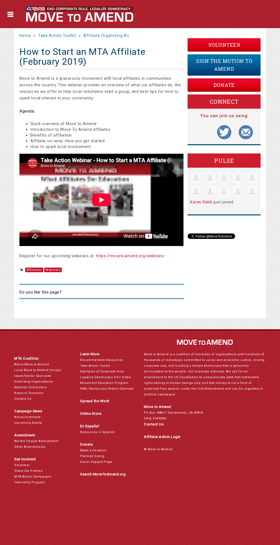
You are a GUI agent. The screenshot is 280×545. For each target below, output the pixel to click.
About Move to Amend (31, 364)
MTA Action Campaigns (32, 476)
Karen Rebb (201, 202)
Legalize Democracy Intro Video (105, 377)
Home (25, 35)
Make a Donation (93, 450)
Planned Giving (92, 456)
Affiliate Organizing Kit (106, 35)
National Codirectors (30, 387)
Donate (224, 85)
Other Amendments (29, 447)
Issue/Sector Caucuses (32, 376)
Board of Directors (28, 393)
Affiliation (34, 270)
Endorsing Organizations (33, 381)
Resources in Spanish (97, 432)
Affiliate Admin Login (162, 437)
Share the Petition (28, 471)
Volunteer (224, 45)
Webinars (53, 270)
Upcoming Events (28, 423)
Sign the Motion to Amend (224, 65)
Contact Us (22, 399)
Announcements (27, 417)
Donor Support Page (96, 462)
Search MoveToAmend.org (103, 474)
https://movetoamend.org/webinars (130, 255)
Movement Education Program (104, 383)
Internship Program (29, 482)
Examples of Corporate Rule (102, 371)
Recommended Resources (101, 360)
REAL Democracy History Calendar (107, 388)
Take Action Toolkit (57, 35)
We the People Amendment (36, 441)
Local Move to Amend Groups (37, 370)
